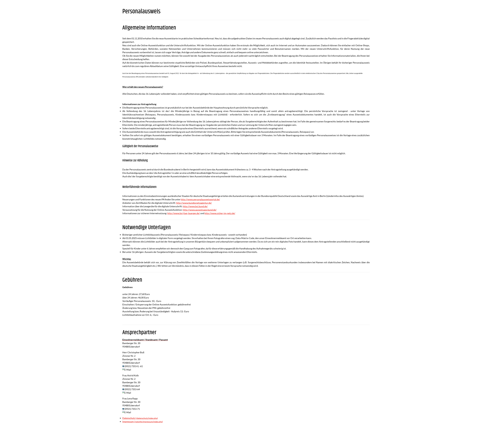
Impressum (128, 421)
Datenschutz (128, 418)
